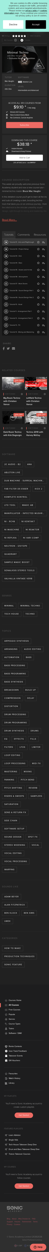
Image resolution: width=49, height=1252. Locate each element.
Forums (17, 1222)
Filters (8, 747)
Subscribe (24, 125)
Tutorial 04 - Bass (16, 263)
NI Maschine (11, 529)
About (14, 1219)
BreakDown (11, 690)
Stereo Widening (14, 845)
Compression (12, 698)
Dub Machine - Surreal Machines (24, 480)
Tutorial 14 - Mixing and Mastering (22, 332)
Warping (9, 869)
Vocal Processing (15, 861)
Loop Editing (12, 755)
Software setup (14, 829)
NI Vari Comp (31, 538)
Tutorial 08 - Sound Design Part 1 (21, 290)
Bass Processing (14, 665)
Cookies (17, 1224)
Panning (9, 780)
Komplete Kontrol (15, 497)
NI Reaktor (32, 529)
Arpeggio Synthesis (16, 641)
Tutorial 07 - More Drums (18, 284)
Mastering (10, 771)
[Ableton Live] (20, 82)
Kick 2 (38, 489)
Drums (35, 731)
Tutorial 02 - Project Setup (19, 249)
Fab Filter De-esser (16, 489)
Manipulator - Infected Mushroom (25, 513)
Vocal (35, 845)
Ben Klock (10, 913)
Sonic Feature (13, 964)
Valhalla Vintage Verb (18, 578)
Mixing (28, 771)
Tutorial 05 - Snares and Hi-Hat (21, 270)
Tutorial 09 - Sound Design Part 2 (22, 297)
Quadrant (10, 554)
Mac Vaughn (9, 81)
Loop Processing (15, 763)
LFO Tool (10, 505)
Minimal (9, 606)
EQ (5, 739)
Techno (30, 614)
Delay (30, 698)
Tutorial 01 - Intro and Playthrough (22, 242)
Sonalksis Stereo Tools (19, 570)
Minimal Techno (30, 606)
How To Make (12, 948)
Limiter (36, 747)
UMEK (7, 921)
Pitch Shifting (13, 788)
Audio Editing (32, 649)
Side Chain (10, 820)
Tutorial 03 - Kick (16, 256)
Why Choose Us (24, 1219)
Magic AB (27, 505)
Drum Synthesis (14, 731)
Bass (29, 657)
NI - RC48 (9, 521)
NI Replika (10, 538)
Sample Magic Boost (17, 562)
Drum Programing (15, 722)
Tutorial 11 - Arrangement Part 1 (21, 311)
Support (10, 1222)
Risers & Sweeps (14, 796)
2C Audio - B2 (12, 464)
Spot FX (33, 837)
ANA (29, 464)
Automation (11, 657)
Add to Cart (24, 157)
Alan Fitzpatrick (14, 905)
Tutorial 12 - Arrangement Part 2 (21, 318)
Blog (8, 1219)
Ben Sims (29, 913)
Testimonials (26, 1222)
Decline (13, 24)
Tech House (11, 614)
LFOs (22, 747)
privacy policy (31, 10)
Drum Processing (15, 714)
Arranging (11, 649)
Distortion (11, 706)
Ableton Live (12, 472)
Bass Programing (15, 673)
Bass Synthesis (13, 682)
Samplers (36, 796)
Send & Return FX (15, 812)
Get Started (24, 1115)
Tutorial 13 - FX (15, 325)
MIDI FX (36, 763)
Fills (33, 739)
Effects (19, 739)
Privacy (9, 1224)
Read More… (9, 220)
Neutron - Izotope (15, 546)
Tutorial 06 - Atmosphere (19, 277)
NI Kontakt (28, 521)
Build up (30, 690)
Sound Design (13, 837)
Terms (35, 1222)
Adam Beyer (11, 896)
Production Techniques (19, 956)
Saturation (11, 804)
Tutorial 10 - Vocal (16, 304)
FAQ (33, 1219)
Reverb (33, 788)
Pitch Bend (27, 780)
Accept (35, 24)
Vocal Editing (13, 853)
